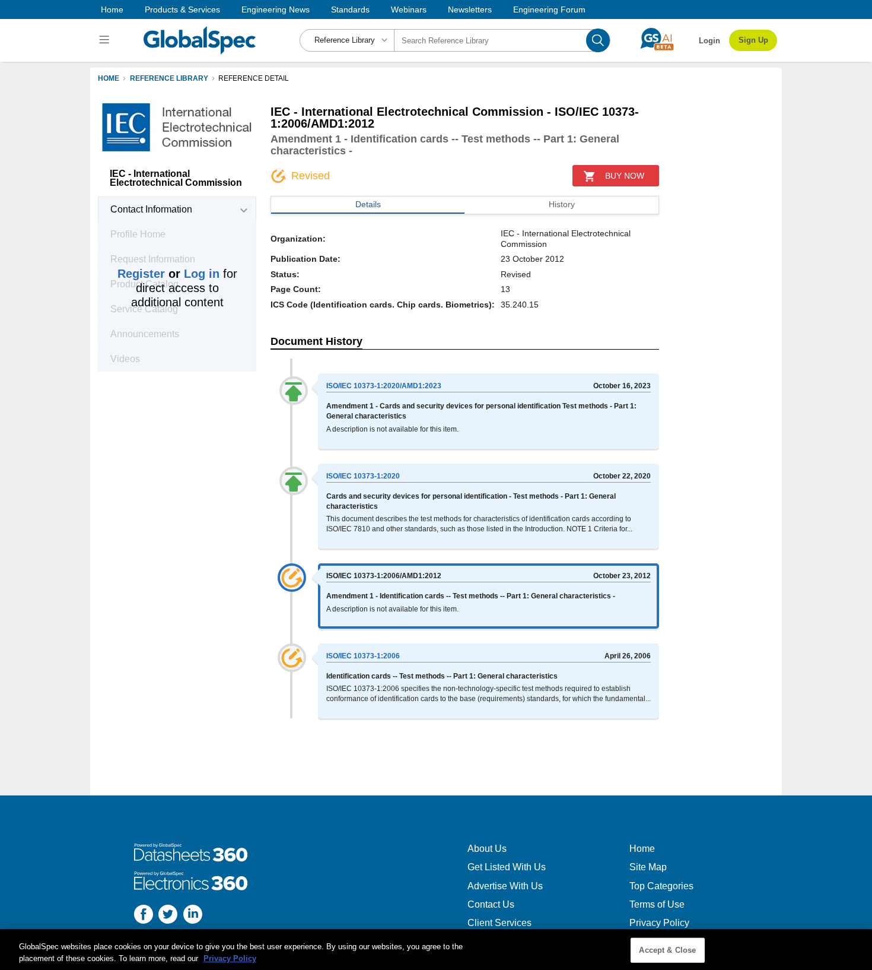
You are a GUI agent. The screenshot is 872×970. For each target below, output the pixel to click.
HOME (108, 78)
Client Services (499, 923)
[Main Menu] (106, 40)
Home (112, 9)
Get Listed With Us (506, 867)
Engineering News (275, 9)
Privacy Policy (659, 923)
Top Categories (661, 886)
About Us (487, 849)
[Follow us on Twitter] (167, 916)
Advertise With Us (505, 886)
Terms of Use (657, 904)
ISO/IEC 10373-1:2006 (363, 656)
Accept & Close (667, 950)
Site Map (648, 867)
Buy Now (624, 175)
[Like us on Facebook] (143, 916)
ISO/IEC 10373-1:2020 (363, 476)
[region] (436, 949)
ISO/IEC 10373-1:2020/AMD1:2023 (383, 386)
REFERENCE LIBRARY (169, 78)
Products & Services (182, 9)
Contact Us (490, 904)
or (168, 273)
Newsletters (470, 9)
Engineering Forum (549, 9)
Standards (350, 9)
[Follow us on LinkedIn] (192, 916)
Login (709, 40)
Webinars (409, 9)
